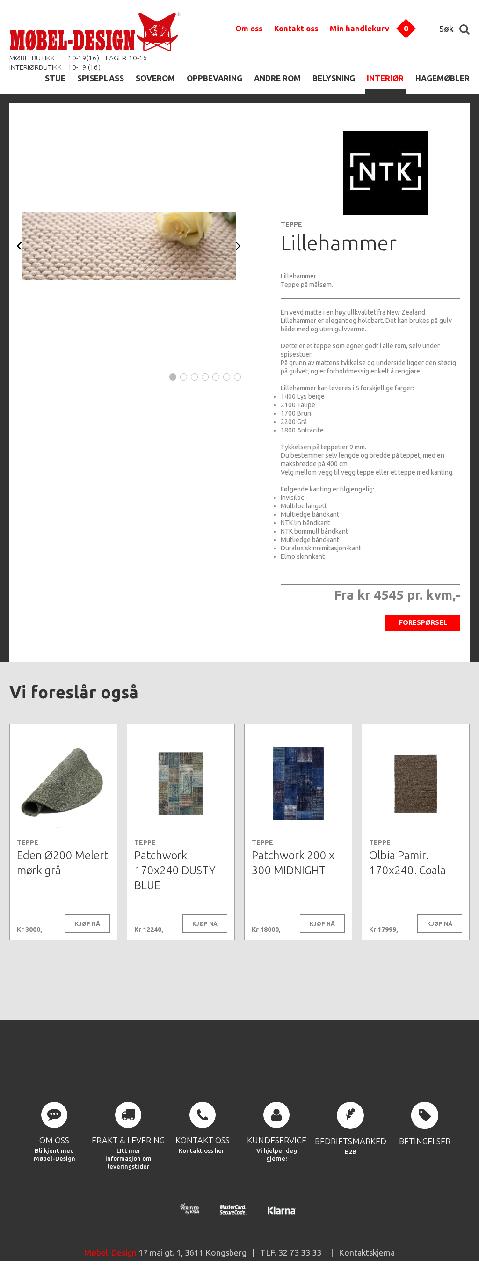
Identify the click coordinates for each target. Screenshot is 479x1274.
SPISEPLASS (100, 77)
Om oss (248, 28)
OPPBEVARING (214, 77)
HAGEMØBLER (442, 77)
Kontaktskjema (367, 1252)
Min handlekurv (359, 28)
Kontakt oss (296, 28)
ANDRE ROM (277, 77)
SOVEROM (155, 77)
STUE (55, 77)
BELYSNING (333, 77)
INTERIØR (385, 77)
